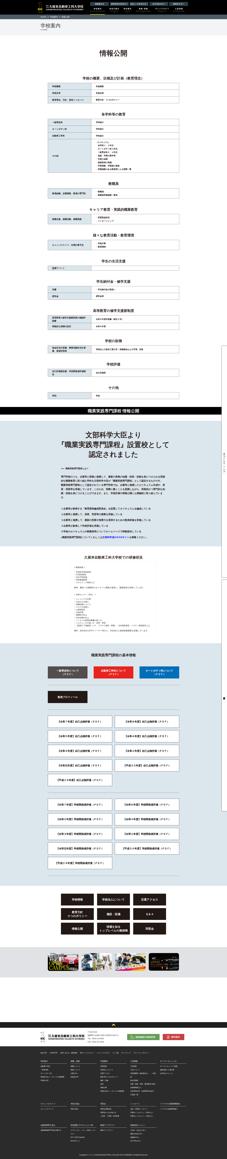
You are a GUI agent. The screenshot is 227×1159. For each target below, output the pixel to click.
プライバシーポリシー (141, 1053)
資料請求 (224, 695)
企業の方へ (74, 1073)
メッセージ (135, 1104)
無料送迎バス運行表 (167, 1070)
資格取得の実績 (105, 162)
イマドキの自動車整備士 (170, 1104)
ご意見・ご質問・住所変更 (109, 1116)
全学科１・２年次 (106, 145)
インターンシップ (106, 220)
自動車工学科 (45, 1066)
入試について (135, 1070)
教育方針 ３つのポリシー (109, 1077)
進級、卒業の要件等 (107, 155)
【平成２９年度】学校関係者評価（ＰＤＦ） (80, 863)
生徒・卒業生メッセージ (139, 1109)
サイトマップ (126, 1053)
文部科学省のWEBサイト (115, 537)
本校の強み (75, 1104)
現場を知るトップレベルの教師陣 (113, 928)
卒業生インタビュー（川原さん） (142, 1116)
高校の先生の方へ (136, 1134)
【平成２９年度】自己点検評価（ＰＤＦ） (80, 780)
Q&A (102, 1084)
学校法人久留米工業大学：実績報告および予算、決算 (119, 349)
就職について (75, 1066)
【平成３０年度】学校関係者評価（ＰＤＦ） (147, 848)
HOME (43, 17)
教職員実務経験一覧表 (108, 194)
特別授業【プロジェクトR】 (82, 1125)
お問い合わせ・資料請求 (68, 1053)
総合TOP (44, 1053)
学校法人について (113, 899)
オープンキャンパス (224, 461)
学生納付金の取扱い (107, 289)
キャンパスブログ (103, 1053)
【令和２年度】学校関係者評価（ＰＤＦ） (147, 834)
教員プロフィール (68, 697)
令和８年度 (101, 326)
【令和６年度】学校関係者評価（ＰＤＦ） (147, 804)
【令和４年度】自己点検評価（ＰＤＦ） (147, 736)
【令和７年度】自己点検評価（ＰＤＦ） (80, 721)
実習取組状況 (104, 217)
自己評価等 (101, 372)
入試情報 (134, 1061)
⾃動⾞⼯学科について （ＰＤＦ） (113, 672)
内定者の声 (74, 1077)
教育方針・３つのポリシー (108, 99)
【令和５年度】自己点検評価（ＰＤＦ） (80, 736)
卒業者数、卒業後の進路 (109, 165)
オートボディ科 (46, 1073)
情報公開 (77, 929)
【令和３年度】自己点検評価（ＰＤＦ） (80, 751)
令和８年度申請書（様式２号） (109, 319)
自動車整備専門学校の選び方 (51, 1130)
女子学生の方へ (135, 1141)
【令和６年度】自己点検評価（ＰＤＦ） (147, 721)
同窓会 (150, 929)
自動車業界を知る (48, 1125)
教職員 (101, 191)
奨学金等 (100, 296)
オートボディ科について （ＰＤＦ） (159, 672)
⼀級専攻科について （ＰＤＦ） (67, 672)
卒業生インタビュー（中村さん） (142, 1112)
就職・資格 (75, 1061)
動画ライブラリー (107, 1125)
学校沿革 (100, 93)
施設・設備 (113, 914)
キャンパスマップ (47, 1109)
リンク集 (115, 1053)
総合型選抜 (134, 1080)
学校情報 (77, 899)
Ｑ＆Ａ (150, 914)
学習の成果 (103, 159)
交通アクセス (149, 899)
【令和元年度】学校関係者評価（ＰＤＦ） (80, 848)
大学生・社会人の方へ (138, 1130)
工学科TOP (53, 1053)
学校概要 (100, 86)
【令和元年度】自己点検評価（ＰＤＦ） (80, 765)
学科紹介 (100, 122)
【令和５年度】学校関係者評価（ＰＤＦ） (80, 819)
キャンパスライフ (48, 1104)
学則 (98, 395)
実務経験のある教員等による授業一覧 (114, 169)
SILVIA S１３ (75, 1141)
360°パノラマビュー (87, 1053)
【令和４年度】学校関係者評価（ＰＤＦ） (147, 819)
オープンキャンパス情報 (168, 1066)
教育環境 (102, 246)
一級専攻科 (44, 1070)
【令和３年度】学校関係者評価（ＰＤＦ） (80, 834)
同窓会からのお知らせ (108, 1112)
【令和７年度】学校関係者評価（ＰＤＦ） (80, 804)
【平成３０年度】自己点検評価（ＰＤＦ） (147, 765)
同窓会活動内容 (105, 1109)
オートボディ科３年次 (108, 148)
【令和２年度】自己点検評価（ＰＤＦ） (147, 751)
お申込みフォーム (166, 1073)
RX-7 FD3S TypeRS (78, 1137)
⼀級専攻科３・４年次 (108, 152)
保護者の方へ (135, 1137)
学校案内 (54, 17)
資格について (75, 1070)
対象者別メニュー (137, 1125)
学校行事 (102, 243)
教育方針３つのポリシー (77, 914)
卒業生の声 (44, 1080)
